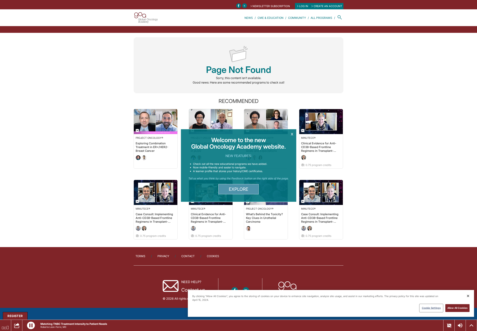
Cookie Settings (431, 307)
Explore (238, 189)
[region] (331, 303)
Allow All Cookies (457, 307)
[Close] (468, 296)
